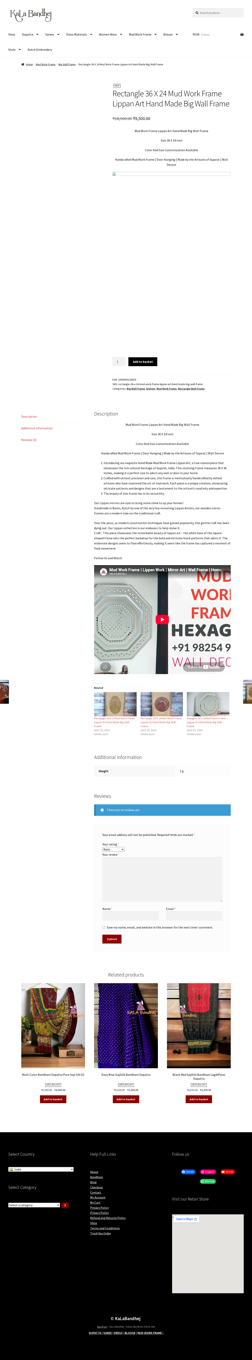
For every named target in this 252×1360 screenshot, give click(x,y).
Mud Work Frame (140, 34)
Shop (11, 34)
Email (171, 909)
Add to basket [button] (53, 1099)
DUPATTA (95, 1333)
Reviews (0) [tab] (28, 440)
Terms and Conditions (105, 1228)
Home (29, 64)
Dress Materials (76, 34)
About (94, 1172)
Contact (95, 1192)
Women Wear (108, 34)
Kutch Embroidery (40, 50)
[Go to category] (65, 1205)
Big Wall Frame (67, 64)
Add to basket (143, 362)
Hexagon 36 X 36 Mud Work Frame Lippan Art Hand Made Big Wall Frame (206, 722)
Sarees (49, 34)
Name (107, 909)
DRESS (118, 1333)
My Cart (95, 1202)
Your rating (110, 844)
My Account (98, 1197)
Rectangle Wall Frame (191, 388)
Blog (93, 1182)
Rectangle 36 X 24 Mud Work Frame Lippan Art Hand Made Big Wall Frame (114, 722)
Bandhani (96, 1177)
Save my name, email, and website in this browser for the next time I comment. (160, 927)
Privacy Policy (99, 1208)
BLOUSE (130, 1333)
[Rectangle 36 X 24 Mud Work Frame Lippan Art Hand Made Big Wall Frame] (115, 704)
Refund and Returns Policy (108, 1218)
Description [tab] (29, 416)
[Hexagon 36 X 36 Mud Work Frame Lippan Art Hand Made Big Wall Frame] (208, 704)
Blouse (168, 34)
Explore (150, 388)
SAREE (107, 1333)
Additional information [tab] (37, 428)
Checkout (96, 1187)
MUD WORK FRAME (149, 1333)
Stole (12, 50)
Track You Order (100, 1233)
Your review (110, 854)
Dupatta (27, 34)
